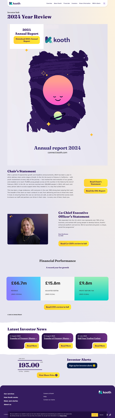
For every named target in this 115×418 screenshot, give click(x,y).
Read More (32, 346)
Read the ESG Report (95, 191)
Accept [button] (94, 414)
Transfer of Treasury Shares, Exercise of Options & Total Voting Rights (23, 338)
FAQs (45, 396)
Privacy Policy (63, 415)
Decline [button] (101, 414)
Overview (49, 3)
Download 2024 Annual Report (27, 40)
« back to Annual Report (14, 314)
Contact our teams (49, 400)
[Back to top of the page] (111, 412)
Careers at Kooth (48, 393)
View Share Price (47, 375)
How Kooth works (11, 397)
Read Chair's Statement (96, 183)
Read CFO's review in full (57, 307)
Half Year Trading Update (89, 338)
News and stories (11, 401)
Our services (9, 394)
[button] (57, 3)
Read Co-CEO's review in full (73, 243)
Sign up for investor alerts (80, 365)
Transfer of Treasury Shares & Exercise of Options (57, 338)
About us (7, 404)
